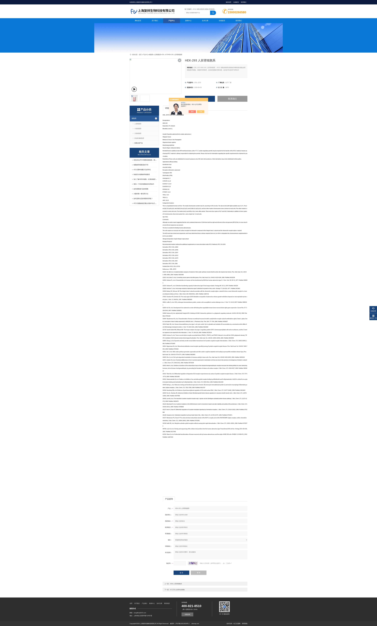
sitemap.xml (195, 623)
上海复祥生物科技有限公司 (143, 2)
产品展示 (144, 603)
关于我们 (155, 20)
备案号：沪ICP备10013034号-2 (180, 623)
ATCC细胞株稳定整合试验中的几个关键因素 (145, 203)
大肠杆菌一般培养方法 (141, 194)
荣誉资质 (167, 603)
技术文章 (205, 20)
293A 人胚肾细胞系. (176, 584)
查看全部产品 (138, 143)
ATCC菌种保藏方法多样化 (142, 169)
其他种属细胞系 (139, 138)
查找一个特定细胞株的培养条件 (144, 184)
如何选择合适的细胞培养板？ (143, 198)
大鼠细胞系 (137, 133)
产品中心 (171, 20)
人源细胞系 (157, 54)
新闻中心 (188, 20)
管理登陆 (244, 623)
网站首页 (138, 20)
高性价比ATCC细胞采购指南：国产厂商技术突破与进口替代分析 (145, 160)
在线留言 (236, 2)
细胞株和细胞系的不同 (141, 165)
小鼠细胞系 (137, 128)
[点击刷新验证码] (193, 563)
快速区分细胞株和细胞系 (142, 174)
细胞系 (151, 54)
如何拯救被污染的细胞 (141, 189)
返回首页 (228, 2)
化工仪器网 (236, 623)
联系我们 (243, 2)
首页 (140, 54)
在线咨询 (187, 614)
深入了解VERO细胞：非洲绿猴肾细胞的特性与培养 (145, 179)
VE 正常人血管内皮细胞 (177, 589)
